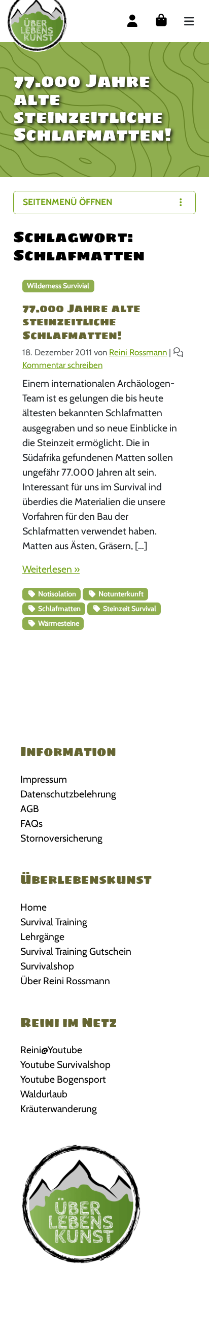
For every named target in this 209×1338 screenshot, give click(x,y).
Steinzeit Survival (128, 608)
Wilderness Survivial (58, 285)
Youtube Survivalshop (65, 1064)
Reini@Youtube (51, 1050)
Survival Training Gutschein (75, 951)
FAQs (31, 823)
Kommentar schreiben (62, 365)
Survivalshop (47, 966)
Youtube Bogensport (63, 1079)
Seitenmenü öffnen (67, 201)
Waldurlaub (43, 1094)
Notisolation (56, 593)
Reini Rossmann (138, 352)
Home (33, 907)
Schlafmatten (59, 608)
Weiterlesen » (51, 569)
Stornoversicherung (61, 838)
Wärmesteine (58, 623)
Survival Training (53, 922)
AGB (29, 808)
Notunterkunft (120, 593)
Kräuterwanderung (58, 1108)
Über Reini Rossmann (65, 981)
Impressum (43, 779)
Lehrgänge (42, 936)
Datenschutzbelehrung (68, 794)
